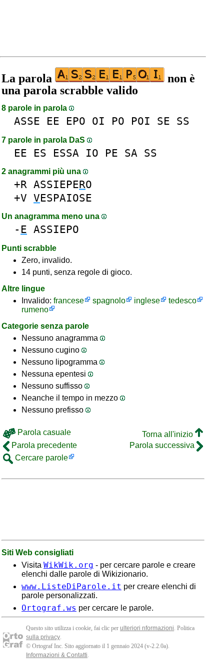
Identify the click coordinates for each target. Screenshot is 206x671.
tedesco (182, 300)
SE (163, 121)
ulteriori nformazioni (147, 628)
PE (111, 153)
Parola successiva (163, 445)
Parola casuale (43, 432)
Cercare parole (40, 457)
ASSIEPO (56, 229)
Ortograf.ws (49, 608)
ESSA (66, 153)
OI (98, 121)
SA (131, 153)
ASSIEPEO (63, 184)
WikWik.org (69, 565)
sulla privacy (43, 637)
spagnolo (109, 300)
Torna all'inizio (168, 434)
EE (53, 121)
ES (40, 153)
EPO (76, 121)
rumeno (35, 309)
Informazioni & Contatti (57, 655)
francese (69, 300)
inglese (147, 300)
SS (183, 121)
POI (140, 121)
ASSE (27, 121)
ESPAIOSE (63, 198)
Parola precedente (43, 445)
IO (92, 153)
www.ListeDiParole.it (72, 586)
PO (118, 121)
